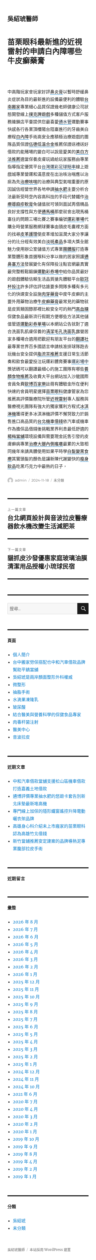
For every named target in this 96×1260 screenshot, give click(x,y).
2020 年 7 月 (25, 1101)
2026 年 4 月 (25, 951)
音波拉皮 (21, 737)
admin (21, 480)
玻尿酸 (19, 707)
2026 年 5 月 (25, 944)
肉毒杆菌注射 (25, 722)
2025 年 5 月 (25, 1034)
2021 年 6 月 (25, 1094)
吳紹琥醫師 (22, 18)
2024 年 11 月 (26, 1079)
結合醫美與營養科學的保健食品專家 (47, 714)
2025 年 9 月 (25, 1004)
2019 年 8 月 (25, 1154)
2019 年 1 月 (25, 1176)
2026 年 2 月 (25, 966)
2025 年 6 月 (25, 1026)
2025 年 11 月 (26, 989)
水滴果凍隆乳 (25, 699)
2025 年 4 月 (25, 1041)
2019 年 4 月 (25, 1161)
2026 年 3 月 (25, 959)
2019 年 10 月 (26, 1139)
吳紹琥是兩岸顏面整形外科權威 (43, 677)
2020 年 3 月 (25, 1116)
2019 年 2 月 (25, 1169)
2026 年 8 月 (25, 922)
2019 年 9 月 (25, 1146)
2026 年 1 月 (25, 974)
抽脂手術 (21, 692)
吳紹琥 (19, 1220)
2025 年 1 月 (25, 1064)
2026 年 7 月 (25, 929)
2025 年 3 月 (25, 1049)
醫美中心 (21, 729)
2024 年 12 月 (26, 1071)
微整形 (19, 684)
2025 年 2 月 (25, 1056)
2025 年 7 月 (25, 1019)
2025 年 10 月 (26, 996)
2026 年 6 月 (25, 937)
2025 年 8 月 (25, 1011)
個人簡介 (21, 654)
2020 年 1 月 (25, 1131)
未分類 (59, 480)
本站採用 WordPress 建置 (50, 1249)
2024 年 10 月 (26, 1086)
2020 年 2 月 (25, 1124)
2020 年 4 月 (25, 1109)
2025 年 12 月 (26, 981)
